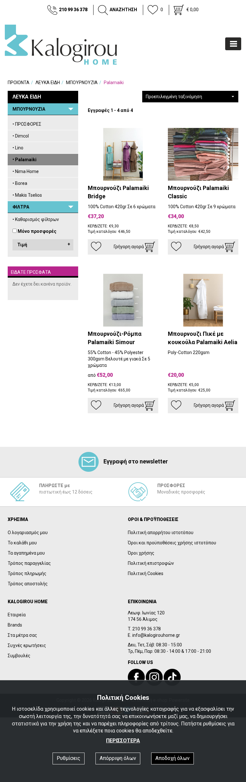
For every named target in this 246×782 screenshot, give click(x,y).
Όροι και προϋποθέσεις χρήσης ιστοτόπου (172, 542)
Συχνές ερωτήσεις (27, 645)
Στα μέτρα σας (22, 635)
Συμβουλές (19, 655)
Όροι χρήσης (141, 553)
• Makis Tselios (27, 195)
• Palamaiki (24, 159)
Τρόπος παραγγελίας (29, 563)
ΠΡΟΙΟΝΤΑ (18, 82)
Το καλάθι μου (22, 542)
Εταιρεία (17, 614)
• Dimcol (20, 135)
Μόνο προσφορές (37, 231)
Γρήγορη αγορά (129, 246)
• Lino (17, 147)
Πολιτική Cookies (145, 573)
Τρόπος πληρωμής (27, 573)
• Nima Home (25, 171)
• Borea (19, 183)
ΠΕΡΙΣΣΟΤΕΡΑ (123, 741)
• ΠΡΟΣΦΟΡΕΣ (26, 124)
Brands (15, 625)
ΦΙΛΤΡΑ (20, 206)
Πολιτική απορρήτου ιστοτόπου (160, 532)
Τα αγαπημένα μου (26, 553)
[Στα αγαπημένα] (96, 246)
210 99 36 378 (73, 9)
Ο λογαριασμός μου (28, 532)
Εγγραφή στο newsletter (135, 461)
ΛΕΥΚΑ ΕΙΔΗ (48, 82)
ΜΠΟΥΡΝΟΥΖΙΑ (82, 82)
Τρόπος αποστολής (28, 583)
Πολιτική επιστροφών (151, 563)
